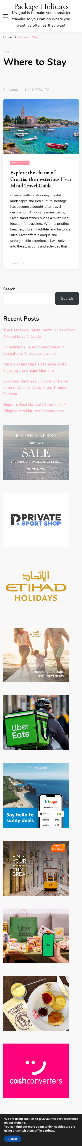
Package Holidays (41, 6)
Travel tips (20, 162)
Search (9, 289)
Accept (13, 1139)
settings (48, 1131)
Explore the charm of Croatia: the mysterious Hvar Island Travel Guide (41, 179)
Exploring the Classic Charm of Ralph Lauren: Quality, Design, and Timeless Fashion (36, 387)
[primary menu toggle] (5, 15)
